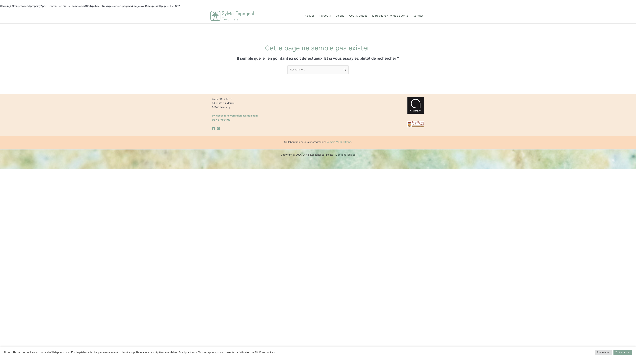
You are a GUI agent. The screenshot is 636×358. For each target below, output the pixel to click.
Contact (418, 15)
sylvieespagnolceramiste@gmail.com (235, 115)
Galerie (340, 15)
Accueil (309, 15)
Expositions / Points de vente (390, 15)
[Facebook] (213, 128)
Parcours (325, 15)
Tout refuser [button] (603, 352)
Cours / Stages (358, 15)
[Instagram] (218, 128)
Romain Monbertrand (338, 142)
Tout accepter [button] (622, 352)
